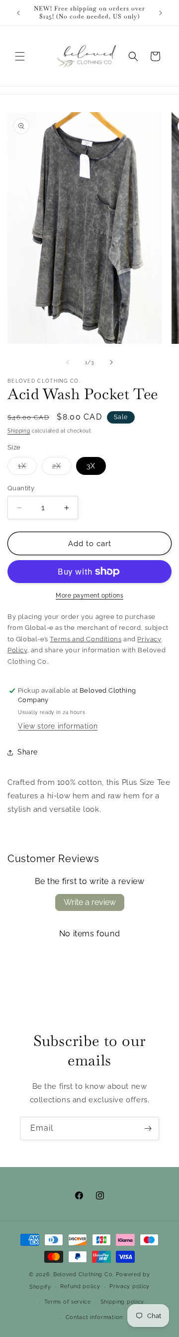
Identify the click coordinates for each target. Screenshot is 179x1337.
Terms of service (67, 1302)
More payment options (89, 595)
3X (91, 466)
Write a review (90, 902)
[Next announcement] (161, 13)
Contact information (94, 1317)
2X (62, 468)
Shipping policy (122, 1302)
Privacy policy (129, 1286)
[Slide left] (68, 362)
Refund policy (80, 1286)
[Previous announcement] (18, 13)
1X (27, 468)
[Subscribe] (148, 1128)
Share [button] (27, 752)
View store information (57, 726)
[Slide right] (111, 362)
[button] (20, 56)
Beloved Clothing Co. (83, 1274)
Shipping (18, 431)
